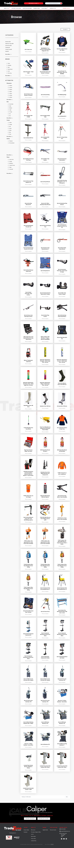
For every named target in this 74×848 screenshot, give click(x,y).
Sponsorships (33, 836)
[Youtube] (64, 838)
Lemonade (11, 169)
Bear (9, 67)
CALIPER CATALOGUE (16, 8)
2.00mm (10, 95)
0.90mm (10, 89)
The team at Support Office (36, 832)
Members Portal (66, 8)
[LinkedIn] (66, 838)
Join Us (32, 834)
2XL (10, 113)
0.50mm (10, 85)
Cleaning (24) (7, 47)
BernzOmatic (10, 69)
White (10, 130)
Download (25, 832)
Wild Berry (11, 163)
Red (10, 126)
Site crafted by (47, 844)
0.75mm (10, 87)
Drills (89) (7, 51)
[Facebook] (61, 838)
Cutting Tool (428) (8, 49)
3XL (10, 115)
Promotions (36, 8)
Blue (10, 132)
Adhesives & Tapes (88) (9, 43)
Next (67, 796)
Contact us (53, 8)
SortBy (64, 29)
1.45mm (10, 91)
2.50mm (10, 97)
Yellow (10, 122)
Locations (44, 8)
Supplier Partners (27, 8)
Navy (10, 134)
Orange (10, 124)
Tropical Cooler (12, 165)
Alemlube (9, 65)
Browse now (33, 3)
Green (10, 128)
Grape (10, 167)
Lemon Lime (11, 159)
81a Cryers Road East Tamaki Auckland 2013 (64, 835)
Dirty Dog (9, 73)
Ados (9, 63)
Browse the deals (30, 818)
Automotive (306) (8, 45)
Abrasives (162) (8, 41)
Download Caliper (43, 818)
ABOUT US (6, 8)
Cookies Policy (33, 840)
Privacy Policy (33, 838)
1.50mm (10, 93)
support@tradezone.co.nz (65, 831)
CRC (9, 71)
